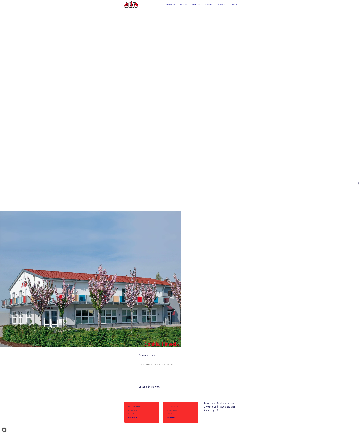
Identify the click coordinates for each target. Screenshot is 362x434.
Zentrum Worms (170, 4)
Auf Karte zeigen (133, 418)
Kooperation (208, 4)
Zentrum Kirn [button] (183, 4)
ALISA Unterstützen (222, 4)
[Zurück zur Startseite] (131, 4)
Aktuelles (235, 4)
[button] (4, 430)
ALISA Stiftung (196, 4)
